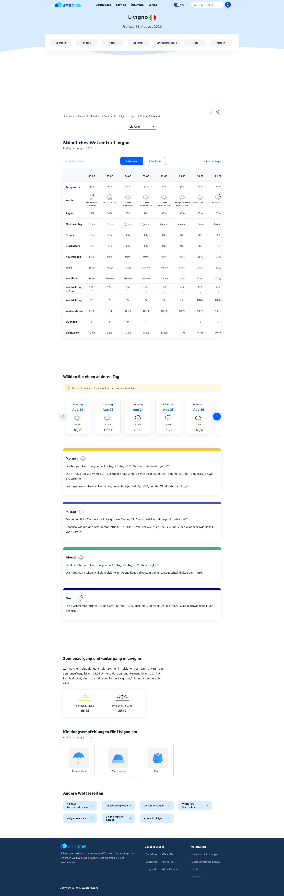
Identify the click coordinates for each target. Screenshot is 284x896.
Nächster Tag (211, 161)
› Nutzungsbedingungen (204, 854)
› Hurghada (151, 869)
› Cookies (195, 869)
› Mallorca (167, 861)
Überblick (61, 42)
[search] (228, 5)
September (138, 42)
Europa (153, 4)
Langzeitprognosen (167, 42)
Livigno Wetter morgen (114, 818)
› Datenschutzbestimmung (205, 861)
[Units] (177, 5)
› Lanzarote (151, 861)
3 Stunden (132, 161)
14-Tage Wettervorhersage (77, 805)
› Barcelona (151, 854)
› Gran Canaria (170, 869)
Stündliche (155, 161)
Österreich (137, 4)
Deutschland (103, 4)
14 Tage (87, 42)
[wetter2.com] (68, 4)
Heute (195, 42)
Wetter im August (154, 805)
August (112, 42)
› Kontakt (195, 876)
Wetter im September (188, 805)
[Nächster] (217, 416)
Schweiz (121, 4)
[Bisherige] (63, 416)
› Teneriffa (167, 854)
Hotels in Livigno (153, 818)
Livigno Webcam (76, 818)
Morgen (221, 42)
